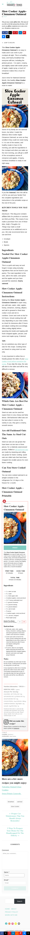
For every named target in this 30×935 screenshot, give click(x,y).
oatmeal (19, 802)
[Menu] (2, 4)
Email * (6, 880)
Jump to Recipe (9, 42)
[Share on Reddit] (17, 933)
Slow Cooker (15, 806)
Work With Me (11, 915)
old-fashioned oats (21, 449)
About (13, 909)
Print (15, 548)
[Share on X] (10, 32)
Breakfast (11, 802)
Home (7, 909)
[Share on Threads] (8, 36)
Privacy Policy (11, 912)
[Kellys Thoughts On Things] (14, 4)
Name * (6, 872)
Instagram (16, 728)
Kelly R (5, 16)
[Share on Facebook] (2, 933)
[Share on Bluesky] (3, 36)
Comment (5, 850)
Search (19, 901)
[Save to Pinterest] (9, 933)
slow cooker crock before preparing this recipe (15, 361)
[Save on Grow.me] (28, 32)
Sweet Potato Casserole (11, 793)
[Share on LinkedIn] (20, 32)
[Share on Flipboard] (24, 32)
